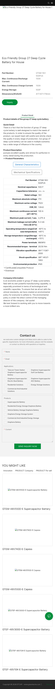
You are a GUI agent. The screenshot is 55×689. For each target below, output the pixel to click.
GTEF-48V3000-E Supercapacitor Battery (26, 629)
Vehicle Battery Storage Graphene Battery (23, 410)
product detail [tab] (27, 115)
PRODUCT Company (24, 470)
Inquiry (10, 102)
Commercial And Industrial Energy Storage (23, 418)
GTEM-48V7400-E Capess (17, 549)
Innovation (7, 470)
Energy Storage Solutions (40, 385)
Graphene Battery (14, 422)
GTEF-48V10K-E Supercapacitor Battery (25, 669)
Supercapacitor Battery (16, 402)
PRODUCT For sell (44, 470)
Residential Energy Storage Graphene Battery (24, 406)
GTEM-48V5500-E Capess (17, 589)
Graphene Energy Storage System (20, 414)
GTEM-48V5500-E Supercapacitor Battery (26, 508)
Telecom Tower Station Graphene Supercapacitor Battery (17, 372)
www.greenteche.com (32, 684)
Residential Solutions (15, 385)
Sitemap (49, 684)
